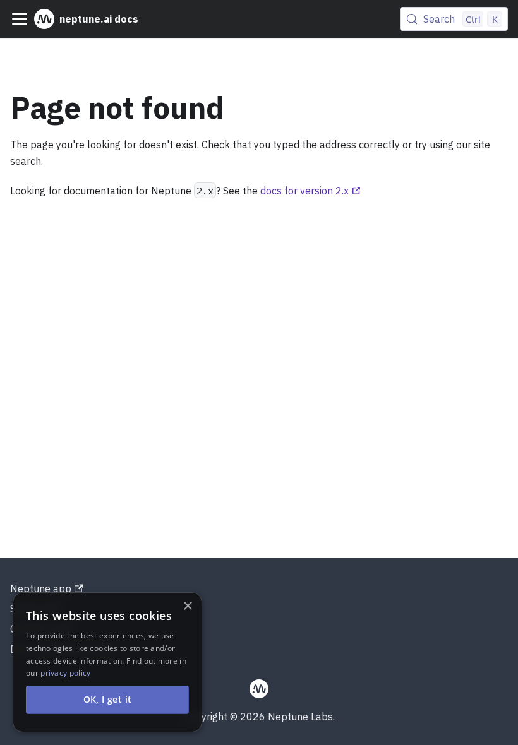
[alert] (107, 662)
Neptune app (40, 588)
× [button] (187, 606)
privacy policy (65, 672)
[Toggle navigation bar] (19, 18)
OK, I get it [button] (107, 699)
